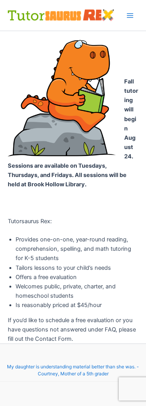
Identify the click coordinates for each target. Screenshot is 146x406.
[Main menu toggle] (130, 15)
